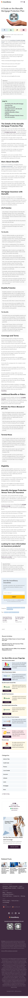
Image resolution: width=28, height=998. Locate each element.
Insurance (23, 607)
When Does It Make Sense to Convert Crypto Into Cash (13, 639)
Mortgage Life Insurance (14, 612)
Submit (14, 596)
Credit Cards (6, 762)
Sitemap (23, 896)
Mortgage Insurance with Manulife (13, 108)
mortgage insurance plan (10, 132)
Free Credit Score (7, 896)
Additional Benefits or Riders (12, 112)
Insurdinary (4, 390)
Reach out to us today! (6, 556)
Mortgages (5, 785)
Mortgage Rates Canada (9, 888)
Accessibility (6, 902)
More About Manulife (10, 107)
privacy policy (21, 600)
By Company (9, 607)
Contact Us (16, 896)
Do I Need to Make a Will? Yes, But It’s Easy (20, 619)
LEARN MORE (6, 679)
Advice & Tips (6, 759)
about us (13, 987)
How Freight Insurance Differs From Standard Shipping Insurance (13, 649)
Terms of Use (14, 900)
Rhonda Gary (8, 36)
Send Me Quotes (14, 846)
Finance (5, 766)
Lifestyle (5, 778)
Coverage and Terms (10, 110)
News (4, 789)
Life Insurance (10, 609)
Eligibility (7, 113)
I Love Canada (6, 770)
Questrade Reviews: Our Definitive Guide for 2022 (7, 619)
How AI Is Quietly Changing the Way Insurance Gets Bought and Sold (22, 871)
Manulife (6, 612)
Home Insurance (16, 607)
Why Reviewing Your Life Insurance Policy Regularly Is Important (12, 644)
